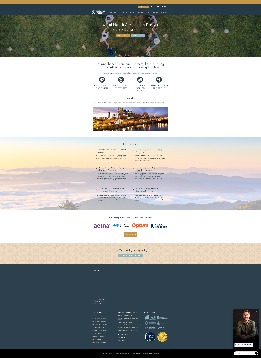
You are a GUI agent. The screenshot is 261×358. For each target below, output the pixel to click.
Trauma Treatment (120, 353)
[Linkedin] (125, 337)
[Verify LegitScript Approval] (150, 341)
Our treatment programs (127, 312)
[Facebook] (122, 337)
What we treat (97, 312)
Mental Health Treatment (129, 353)
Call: (161, 7)
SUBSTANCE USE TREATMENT (121, 86)
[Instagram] (119, 337)
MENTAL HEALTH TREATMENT (102, 86)
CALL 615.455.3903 (138, 36)
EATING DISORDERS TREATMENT (159, 86)
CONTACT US (164, 12)
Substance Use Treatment (141, 353)
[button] (151, 7)
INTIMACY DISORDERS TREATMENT (140, 88)
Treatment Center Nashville (153, 353)
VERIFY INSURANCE (122, 36)
